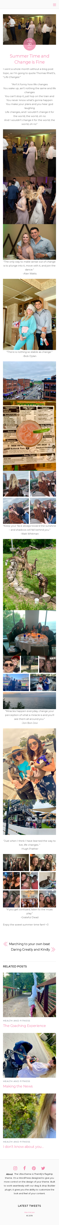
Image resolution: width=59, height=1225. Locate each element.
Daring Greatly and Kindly (30, 949)
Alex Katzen (29, 1212)
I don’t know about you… (23, 1147)
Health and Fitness (16, 1020)
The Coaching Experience (24, 1026)
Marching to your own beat (29, 944)
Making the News (18, 1086)
